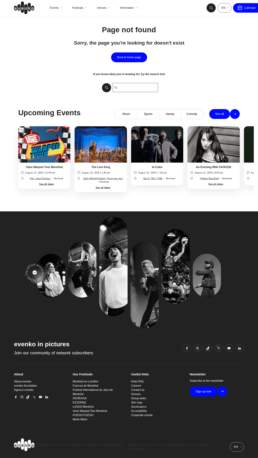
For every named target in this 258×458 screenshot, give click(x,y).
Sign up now (203, 391)
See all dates (46, 184)
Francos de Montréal (85, 385)
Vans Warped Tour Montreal (90, 410)
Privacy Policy (135, 445)
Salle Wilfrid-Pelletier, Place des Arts (103, 178)
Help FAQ (137, 381)
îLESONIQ (79, 402)
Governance (138, 406)
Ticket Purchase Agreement (176, 445)
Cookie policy (199, 445)
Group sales (138, 398)
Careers (136, 385)
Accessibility (139, 410)
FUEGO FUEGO (83, 415)
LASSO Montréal (83, 406)
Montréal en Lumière (85, 381)
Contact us (137, 389)
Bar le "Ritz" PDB (153, 178)
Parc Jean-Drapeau (40, 178)
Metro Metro (80, 419)
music (126, 114)
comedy (191, 114)
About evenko (22, 381)
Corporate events (142, 415)
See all (219, 113)
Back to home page (129, 57)
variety (170, 114)
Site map (136, 402)
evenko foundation (25, 385)
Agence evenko (24, 389)
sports (148, 114)
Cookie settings (136, 449)
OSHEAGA (80, 398)
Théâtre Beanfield (209, 178)
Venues (136, 394)
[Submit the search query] (105, 87)
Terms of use (152, 445)
